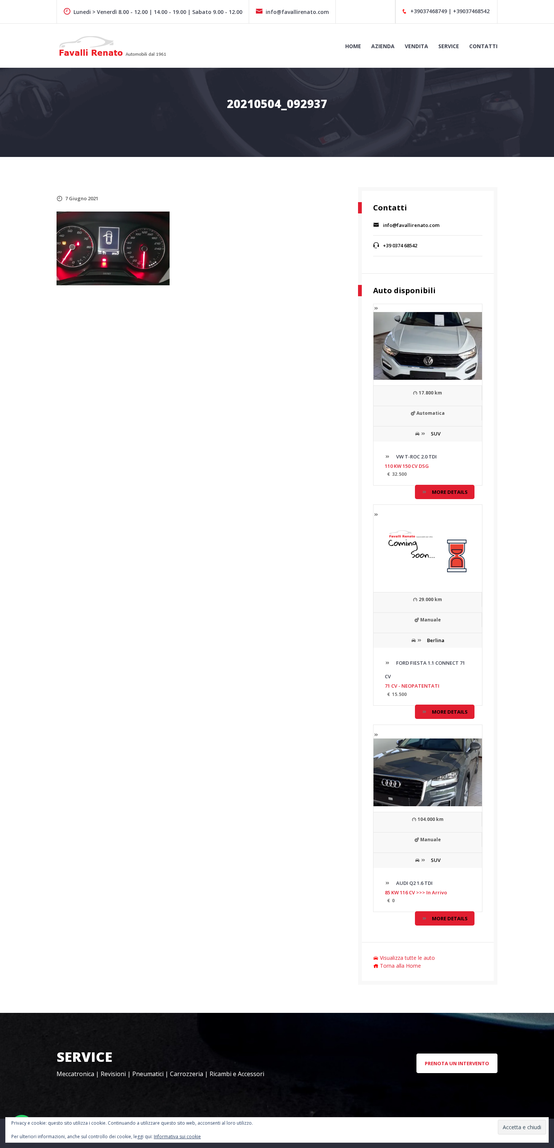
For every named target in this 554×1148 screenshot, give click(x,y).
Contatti (483, 46)
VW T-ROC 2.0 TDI (416, 456)
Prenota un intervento (457, 1063)
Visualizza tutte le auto (407, 957)
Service (448, 46)
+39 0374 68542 (400, 245)
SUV (436, 433)
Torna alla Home (400, 965)
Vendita (416, 46)
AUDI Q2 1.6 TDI (414, 883)
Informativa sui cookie (177, 1136)
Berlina (435, 640)
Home (353, 46)
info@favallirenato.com (297, 11)
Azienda (383, 46)
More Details (450, 492)
